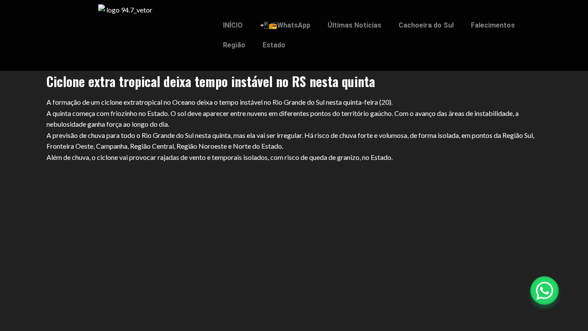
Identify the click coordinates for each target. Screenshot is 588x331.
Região (234, 45)
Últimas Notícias (354, 25)
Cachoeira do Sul (426, 25)
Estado (274, 45)
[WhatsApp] (544, 290)
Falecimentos (493, 25)
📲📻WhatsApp (285, 25)
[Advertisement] (294, 226)
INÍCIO (233, 25)
